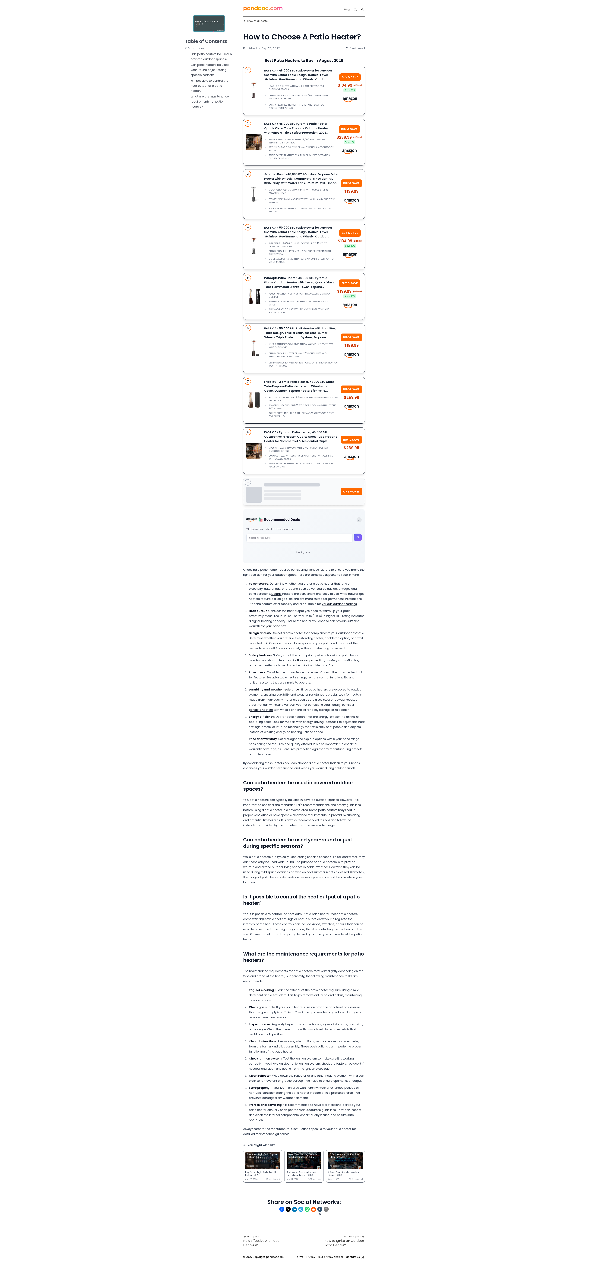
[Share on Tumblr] (319, 1209)
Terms (299, 1257)
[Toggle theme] (359, 519)
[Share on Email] (326, 1209)
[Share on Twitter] (288, 1209)
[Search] (355, 9)
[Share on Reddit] (313, 1209)
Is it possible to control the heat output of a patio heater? (209, 86)
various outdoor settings (339, 604)
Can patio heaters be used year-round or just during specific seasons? (210, 70)
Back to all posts (257, 21)
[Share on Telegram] (300, 1209)
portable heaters (261, 710)
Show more (196, 48)
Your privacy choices (330, 1257)
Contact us (353, 1257)
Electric (276, 594)
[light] (363, 9)
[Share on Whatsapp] (307, 1209)
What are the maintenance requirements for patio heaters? (210, 101)
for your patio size (273, 626)
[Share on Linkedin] (294, 1209)
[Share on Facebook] (281, 1209)
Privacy (310, 1257)
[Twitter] (363, 1257)
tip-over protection (310, 660)
